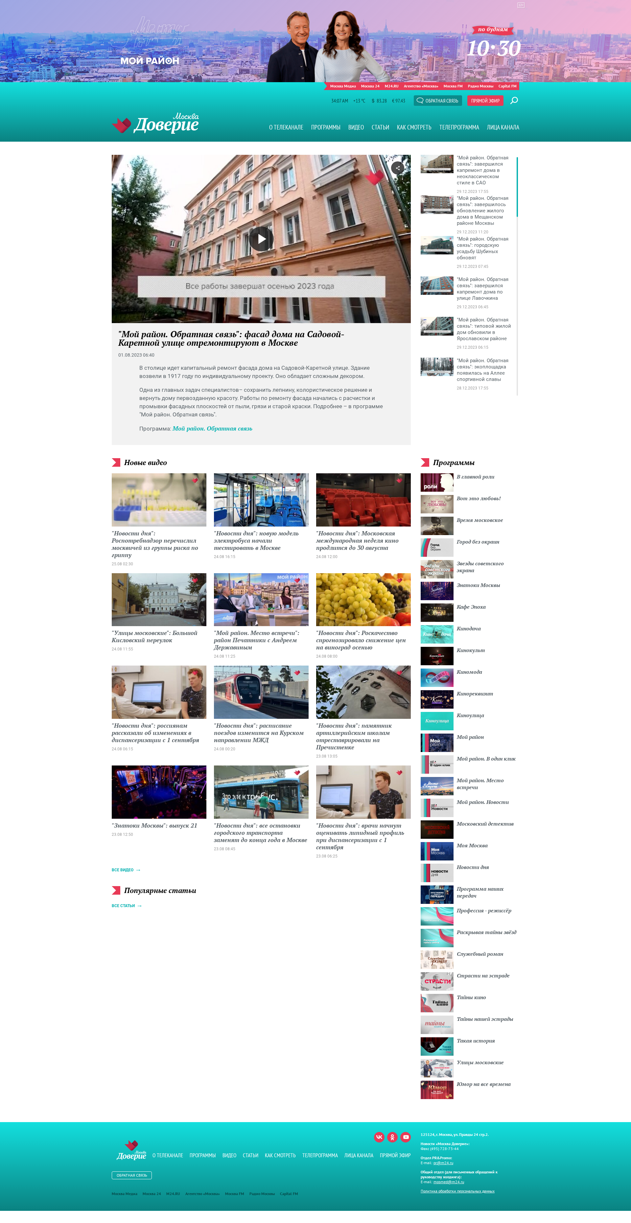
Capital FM (508, 85)
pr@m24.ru (443, 1162)
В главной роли (475, 476)
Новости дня (473, 867)
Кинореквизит (475, 693)
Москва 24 (370, 85)
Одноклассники (392, 1137)
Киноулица (470, 715)
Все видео (122, 870)
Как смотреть (414, 127)
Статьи (380, 127)
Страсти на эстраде (483, 975)
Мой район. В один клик (486, 758)
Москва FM (453, 85)
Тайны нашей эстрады (485, 1019)
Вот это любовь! (479, 498)
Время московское (480, 520)
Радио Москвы (480, 85)
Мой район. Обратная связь (212, 428)
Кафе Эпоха (471, 606)
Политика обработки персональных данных (458, 1190)
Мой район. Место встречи (480, 784)
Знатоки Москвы (478, 585)
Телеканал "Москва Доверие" (155, 123)
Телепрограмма (459, 127)
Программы (325, 127)
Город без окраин (478, 541)
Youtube (405, 1137)
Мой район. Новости (483, 802)
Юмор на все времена (484, 1084)
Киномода (469, 671)
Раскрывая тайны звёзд (486, 932)
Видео (356, 127)
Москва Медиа (343, 85)
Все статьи (123, 906)
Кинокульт (471, 650)
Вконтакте (379, 1137)
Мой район (470, 737)
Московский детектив (485, 823)
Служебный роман (480, 953)
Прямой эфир (485, 100)
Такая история (476, 1040)
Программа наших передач (480, 892)
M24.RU (392, 85)
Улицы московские (480, 1062)
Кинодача (469, 628)
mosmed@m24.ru (448, 1181)
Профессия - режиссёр (484, 910)
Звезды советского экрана (480, 567)
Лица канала (503, 127)
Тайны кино (471, 997)
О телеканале (286, 127)
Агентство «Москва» (421, 85)
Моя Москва (472, 845)
